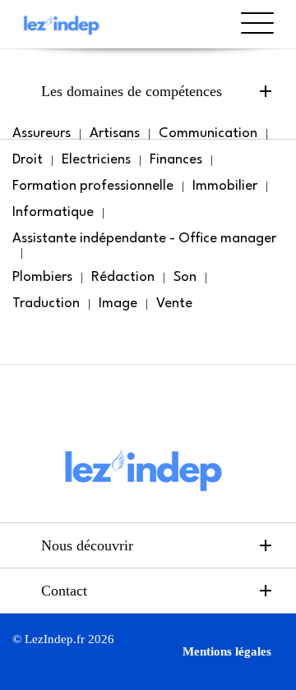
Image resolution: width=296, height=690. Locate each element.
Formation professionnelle (92, 186)
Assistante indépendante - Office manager (144, 239)
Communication (208, 133)
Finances (176, 160)
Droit (27, 160)
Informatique (53, 212)
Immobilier (224, 186)
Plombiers (42, 277)
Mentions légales (227, 651)
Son (185, 277)
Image (118, 303)
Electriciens (96, 160)
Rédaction (123, 277)
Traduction (46, 303)
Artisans (115, 133)
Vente (174, 303)
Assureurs (41, 133)
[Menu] (257, 38)
